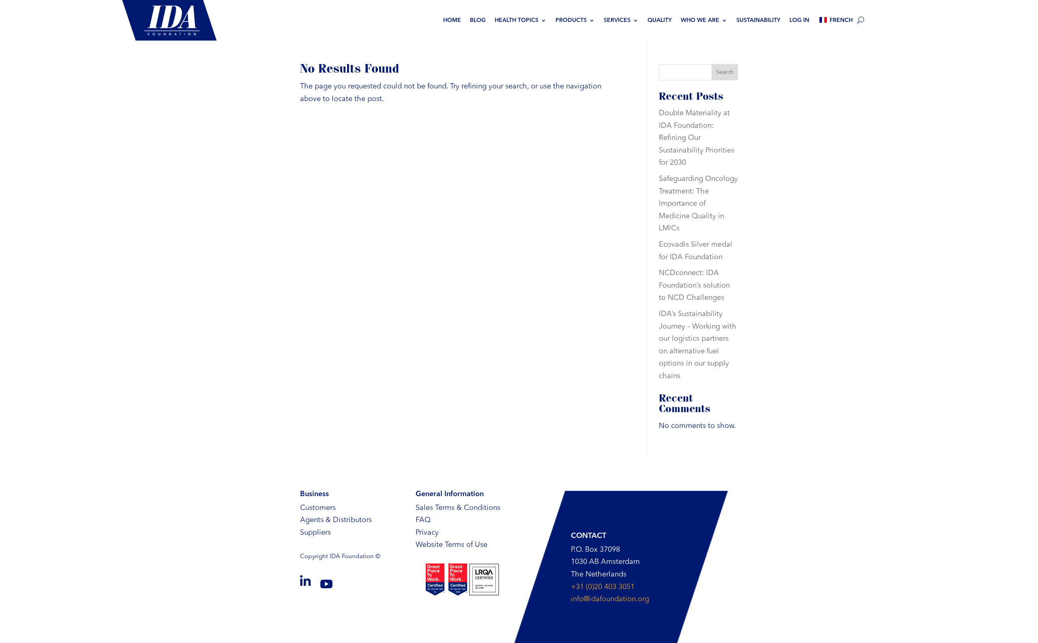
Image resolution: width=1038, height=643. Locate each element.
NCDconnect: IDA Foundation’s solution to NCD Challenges (694, 285)
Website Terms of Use (451, 544)
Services (617, 20)
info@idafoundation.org (610, 599)
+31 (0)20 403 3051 (603, 587)
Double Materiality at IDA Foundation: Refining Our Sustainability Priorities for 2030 (696, 138)
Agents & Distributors (336, 520)
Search (724, 72)
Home (452, 20)
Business (314, 494)
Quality (660, 20)
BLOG (478, 20)
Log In (799, 20)
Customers (318, 508)
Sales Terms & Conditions (458, 508)
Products (571, 20)
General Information (450, 494)
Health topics (516, 20)
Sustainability (758, 20)
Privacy (427, 532)
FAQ (423, 520)
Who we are (700, 20)
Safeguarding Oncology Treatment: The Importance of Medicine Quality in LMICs (698, 203)
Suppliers (315, 532)
